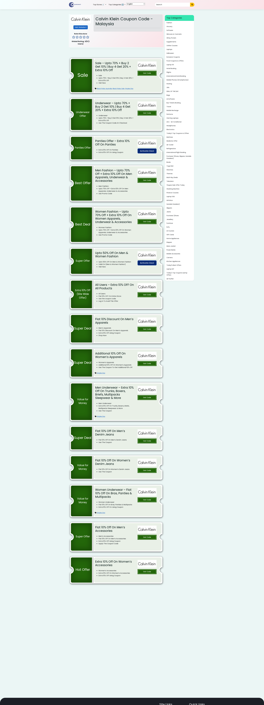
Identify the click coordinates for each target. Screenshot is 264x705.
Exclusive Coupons (173, 57)
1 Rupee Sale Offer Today (176, 185)
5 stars (87, 37)
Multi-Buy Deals (172, 177)
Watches (170, 170)
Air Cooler (170, 145)
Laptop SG (170, 65)
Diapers (169, 242)
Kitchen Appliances (173, 261)
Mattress (170, 137)
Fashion (169, 23)
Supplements (171, 42)
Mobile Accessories (173, 254)
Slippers (169, 208)
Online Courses (172, 46)
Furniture (170, 223)
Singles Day (129, 89)
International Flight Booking (176, 152)
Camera (170, 258)
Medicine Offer (172, 141)
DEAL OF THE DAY (173, 91)
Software (170, 30)
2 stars (77, 37)
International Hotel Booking (176, 76)
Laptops (169, 49)
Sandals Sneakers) (173, 204)
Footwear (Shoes (173, 216)
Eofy (168, 227)
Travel (169, 107)
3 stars (80, 37)
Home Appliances (173, 238)
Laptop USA (171, 196)
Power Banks (171, 250)
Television (170, 181)
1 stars (73, 37)
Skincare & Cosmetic (174, 34)
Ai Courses (170, 231)
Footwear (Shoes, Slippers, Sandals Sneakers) (179, 157)
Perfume (170, 114)
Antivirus (170, 200)
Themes (170, 174)
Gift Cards (170, 235)
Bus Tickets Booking (174, 103)
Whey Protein (171, 38)
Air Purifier (170, 279)
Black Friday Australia (104, 89)
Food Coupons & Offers (175, 61)
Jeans (169, 212)
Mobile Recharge (173, 110)
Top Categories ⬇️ (116, 4)
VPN (168, 88)
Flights (169, 72)
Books (169, 162)
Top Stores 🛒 (99, 4)
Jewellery (170, 219)
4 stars (84, 37)
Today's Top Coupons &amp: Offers (177, 274)
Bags (168, 95)
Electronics (170, 129)
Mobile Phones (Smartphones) (178, 80)
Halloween (170, 53)
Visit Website (80, 27)
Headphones (171, 126)
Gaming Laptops (172, 118)
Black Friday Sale (118, 89)
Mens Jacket (171, 246)
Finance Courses (173, 193)
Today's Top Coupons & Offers (178, 133)
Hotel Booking (171, 68)
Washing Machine (173, 189)
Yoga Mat (170, 166)
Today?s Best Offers (174, 265)
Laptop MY (170, 269)
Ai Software (171, 99)
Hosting (169, 84)
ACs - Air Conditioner (174, 122)
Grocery (169, 26)
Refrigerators (171, 149)
